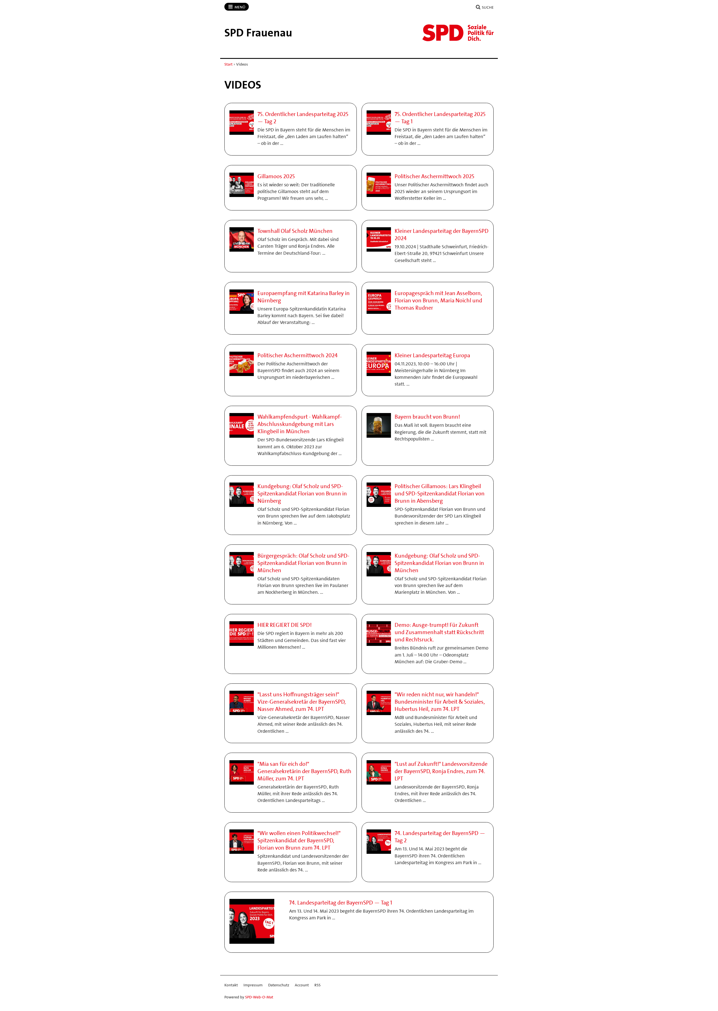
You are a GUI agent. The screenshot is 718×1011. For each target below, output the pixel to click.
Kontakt (231, 984)
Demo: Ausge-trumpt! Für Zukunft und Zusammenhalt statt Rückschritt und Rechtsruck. (439, 632)
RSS (317, 984)
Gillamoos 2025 (276, 176)
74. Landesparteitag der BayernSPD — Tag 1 (340, 902)
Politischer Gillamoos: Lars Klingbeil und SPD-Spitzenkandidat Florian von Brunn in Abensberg (440, 493)
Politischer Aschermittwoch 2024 (297, 355)
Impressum (253, 984)
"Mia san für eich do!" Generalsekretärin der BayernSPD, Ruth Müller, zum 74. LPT (304, 771)
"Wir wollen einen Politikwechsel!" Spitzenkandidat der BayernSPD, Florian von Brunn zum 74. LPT (298, 840)
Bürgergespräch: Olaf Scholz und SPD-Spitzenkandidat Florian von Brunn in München (303, 563)
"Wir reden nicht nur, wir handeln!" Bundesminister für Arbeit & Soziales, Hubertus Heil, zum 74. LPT (440, 702)
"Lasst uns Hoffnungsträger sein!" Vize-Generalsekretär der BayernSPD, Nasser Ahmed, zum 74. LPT (301, 702)
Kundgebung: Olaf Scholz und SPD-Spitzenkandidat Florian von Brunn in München (439, 563)
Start (228, 64)
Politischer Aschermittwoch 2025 (434, 176)
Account (302, 984)
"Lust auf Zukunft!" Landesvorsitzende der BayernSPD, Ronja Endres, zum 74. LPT (441, 771)
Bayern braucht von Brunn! (427, 416)
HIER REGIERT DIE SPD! (284, 625)
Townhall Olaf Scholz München (295, 231)
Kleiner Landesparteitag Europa (432, 355)
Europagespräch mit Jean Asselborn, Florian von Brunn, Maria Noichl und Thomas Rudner (438, 300)
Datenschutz (278, 984)
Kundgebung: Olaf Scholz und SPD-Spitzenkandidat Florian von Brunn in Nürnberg (302, 493)
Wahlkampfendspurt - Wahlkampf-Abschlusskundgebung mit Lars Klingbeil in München (299, 424)
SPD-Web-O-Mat (259, 997)
